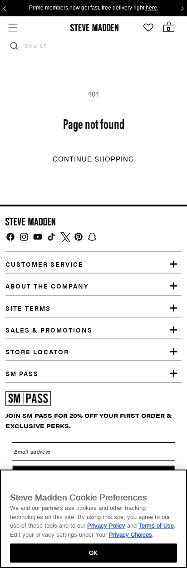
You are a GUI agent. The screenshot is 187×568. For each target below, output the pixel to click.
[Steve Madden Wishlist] (148, 27)
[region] (93, 519)
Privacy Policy (106, 525)
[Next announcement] (182, 8)
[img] (10, 237)
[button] (12, 27)
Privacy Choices (130, 535)
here (151, 8)
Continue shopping (93, 159)
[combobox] (94, 45)
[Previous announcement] (4, 8)
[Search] (14, 46)
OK (93, 553)
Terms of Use (156, 525)
